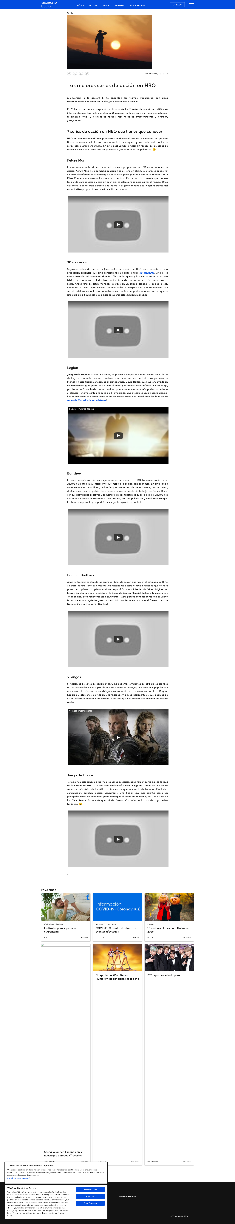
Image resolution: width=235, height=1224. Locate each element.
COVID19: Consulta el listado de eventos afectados (116, 929)
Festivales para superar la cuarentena (60, 929)
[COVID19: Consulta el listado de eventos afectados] (117, 907)
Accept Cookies (90, 1189)
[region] (56, 1190)
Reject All (90, 1196)
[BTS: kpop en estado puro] (169, 957)
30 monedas (146, 272)
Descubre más (137, 5)
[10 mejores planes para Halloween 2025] (169, 907)
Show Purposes (90, 1203)
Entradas (177, 4)
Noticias (93, 5)
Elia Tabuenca (151, 73)
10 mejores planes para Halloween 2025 (168, 929)
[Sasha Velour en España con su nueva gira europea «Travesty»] (65, 1046)
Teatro (107, 5)
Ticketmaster (49, 938)
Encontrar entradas (127, 1196)
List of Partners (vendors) (18, 1178)
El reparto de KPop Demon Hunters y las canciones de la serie (117, 976)
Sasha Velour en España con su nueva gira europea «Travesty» (63, 1153)
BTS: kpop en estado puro (163, 975)
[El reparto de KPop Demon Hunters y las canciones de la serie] (117, 957)
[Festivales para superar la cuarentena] (65, 907)
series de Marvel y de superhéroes (86, 400)
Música (81, 5)
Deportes (120, 5)
